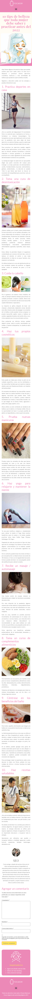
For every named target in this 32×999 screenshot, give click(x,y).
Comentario (6, 900)
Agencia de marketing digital (16, 995)
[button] (16, 9)
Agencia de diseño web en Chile (16, 968)
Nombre (5, 921)
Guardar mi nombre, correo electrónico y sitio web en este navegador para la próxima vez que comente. (15, 938)
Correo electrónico (8, 928)
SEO (27, 995)
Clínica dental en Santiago (14, 973)
